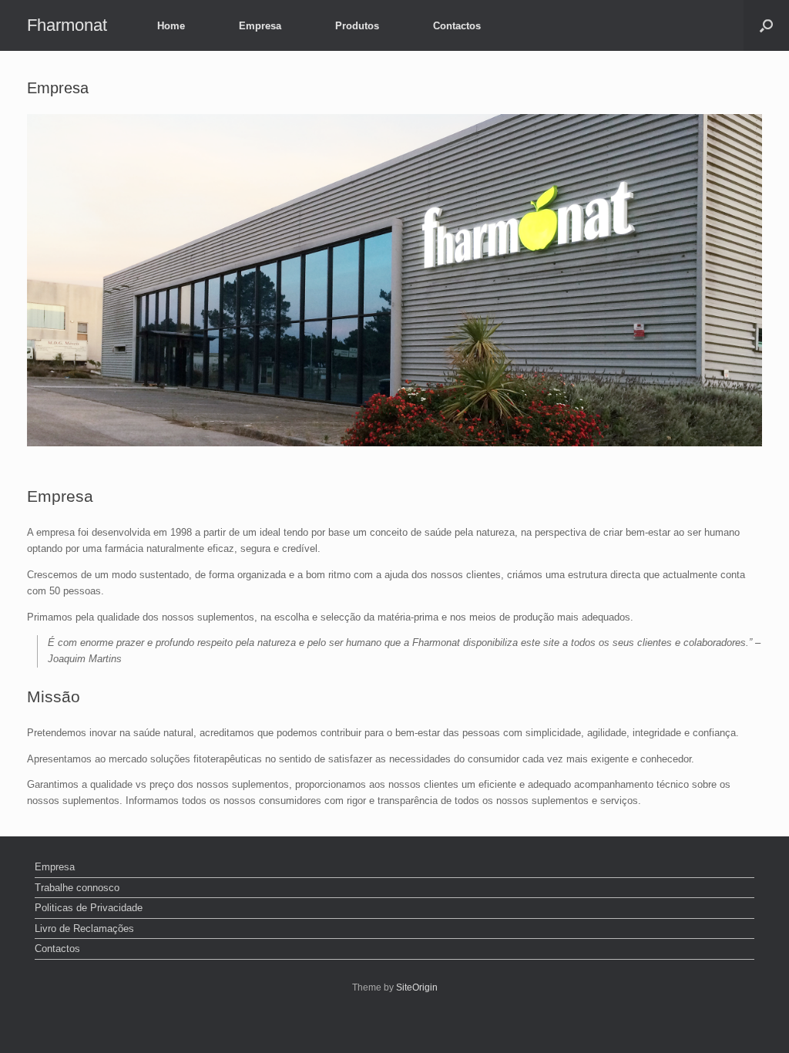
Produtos (357, 26)
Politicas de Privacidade (89, 907)
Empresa (260, 26)
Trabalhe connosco (77, 887)
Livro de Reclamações (84, 928)
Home (171, 26)
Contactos (457, 26)
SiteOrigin (417, 987)
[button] (766, 25)
